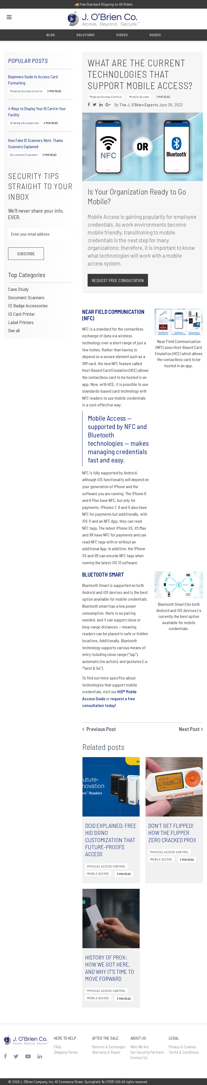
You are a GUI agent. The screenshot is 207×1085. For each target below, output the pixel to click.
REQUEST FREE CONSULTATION (118, 280)
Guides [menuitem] (155, 34)
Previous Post (100, 729)
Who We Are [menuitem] (139, 1046)
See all (14, 330)
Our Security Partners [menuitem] (147, 1052)
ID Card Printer (21, 314)
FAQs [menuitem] (57, 1046)
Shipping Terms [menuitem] (66, 1052)
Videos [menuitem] (122, 34)
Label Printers (21, 322)
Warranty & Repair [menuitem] (106, 1052)
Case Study (18, 289)
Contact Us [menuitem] (139, 1057)
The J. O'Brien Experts (138, 104)
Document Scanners (23, 155)
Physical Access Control (26, 91)
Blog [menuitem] (50, 34)
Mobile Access (139, 96)
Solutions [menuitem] (85, 34)
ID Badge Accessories (24, 123)
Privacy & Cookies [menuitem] (182, 1046)
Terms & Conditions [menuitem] (184, 1052)
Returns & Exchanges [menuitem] (108, 1046)
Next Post (189, 729)
